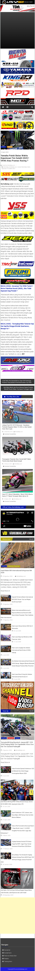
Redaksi (6, 958)
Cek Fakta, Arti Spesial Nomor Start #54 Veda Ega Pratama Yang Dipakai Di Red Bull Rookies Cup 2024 (16, 381)
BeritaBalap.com (19, 431)
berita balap (6, 167)
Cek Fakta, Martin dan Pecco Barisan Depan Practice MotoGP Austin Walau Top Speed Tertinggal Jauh (18, 388)
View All (31, 539)
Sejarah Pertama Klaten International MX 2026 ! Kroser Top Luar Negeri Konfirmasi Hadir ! (22, 599)
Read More (5, 591)
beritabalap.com (13, 167)
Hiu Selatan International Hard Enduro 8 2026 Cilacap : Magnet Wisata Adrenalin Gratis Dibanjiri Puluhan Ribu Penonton (23, 663)
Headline (3, 146)
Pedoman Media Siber (10, 955)
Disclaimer (7, 950)
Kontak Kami (7, 953)
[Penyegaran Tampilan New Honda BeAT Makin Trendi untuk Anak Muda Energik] (17, 447)
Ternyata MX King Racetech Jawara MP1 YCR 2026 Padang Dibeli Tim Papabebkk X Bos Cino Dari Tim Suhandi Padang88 (17, 744)
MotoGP (10, 146)
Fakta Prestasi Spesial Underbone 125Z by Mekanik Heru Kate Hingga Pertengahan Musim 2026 (23, 771)
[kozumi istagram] (17, 264)
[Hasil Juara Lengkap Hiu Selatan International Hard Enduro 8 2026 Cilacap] (6, 649)
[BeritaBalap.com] (3, 107)
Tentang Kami (8, 961)
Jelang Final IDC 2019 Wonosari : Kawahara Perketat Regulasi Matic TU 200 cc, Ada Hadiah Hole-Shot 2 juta (17, 427)
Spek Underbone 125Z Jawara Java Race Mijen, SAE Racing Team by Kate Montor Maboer (22, 815)
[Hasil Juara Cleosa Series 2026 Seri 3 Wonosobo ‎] (6, 627)
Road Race (10, 738)
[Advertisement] (17, 30)
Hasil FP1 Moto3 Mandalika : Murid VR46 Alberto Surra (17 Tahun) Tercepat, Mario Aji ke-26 (17, 495)
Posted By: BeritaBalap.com (8, 165)
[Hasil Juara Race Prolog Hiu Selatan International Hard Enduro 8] (6, 675)
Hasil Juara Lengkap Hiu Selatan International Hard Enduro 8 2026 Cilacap (21, 650)
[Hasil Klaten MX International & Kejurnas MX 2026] (17, 555)
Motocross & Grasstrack (13, 566)
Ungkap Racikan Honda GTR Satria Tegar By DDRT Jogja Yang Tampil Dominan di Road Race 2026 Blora (21, 844)
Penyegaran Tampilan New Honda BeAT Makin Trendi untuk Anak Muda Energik (16, 460)
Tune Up (17, 738)
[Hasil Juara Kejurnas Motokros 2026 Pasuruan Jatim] (6, 638)
